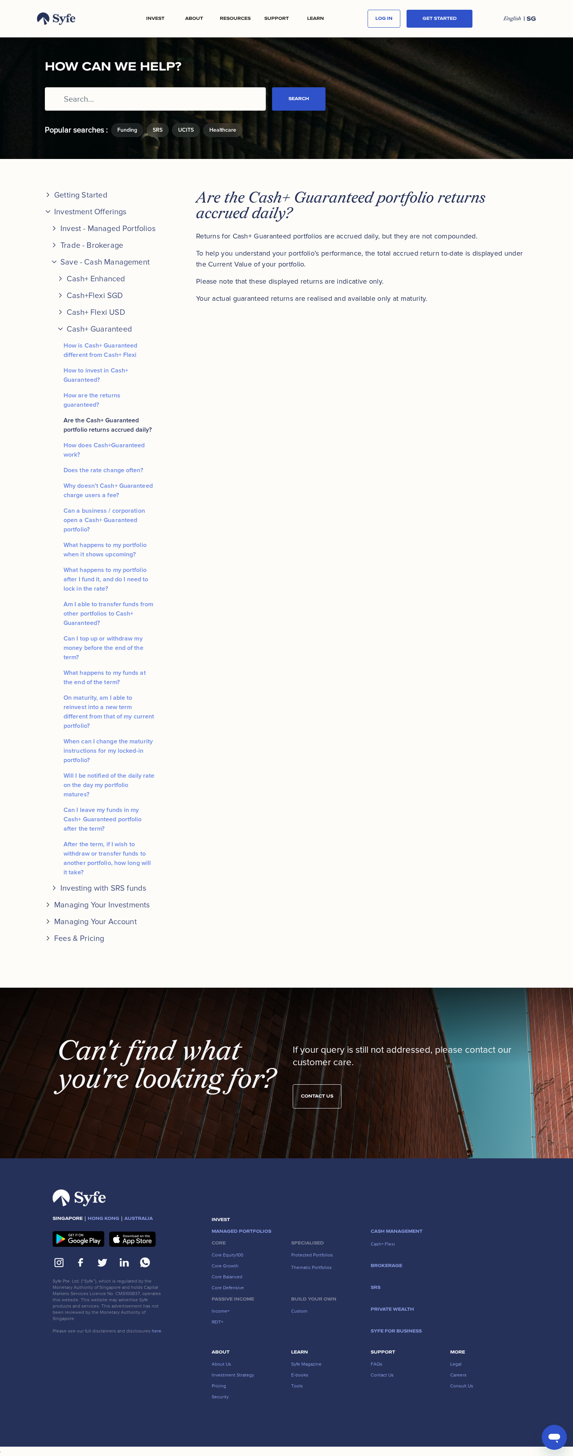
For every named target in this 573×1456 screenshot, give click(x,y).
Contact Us (317, 1096)
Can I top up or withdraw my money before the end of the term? (103, 648)
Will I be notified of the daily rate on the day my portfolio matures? (109, 785)
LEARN (315, 18)
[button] (155, 18)
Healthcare (222, 130)
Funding (127, 130)
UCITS (186, 130)
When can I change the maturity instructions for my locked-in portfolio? (108, 751)
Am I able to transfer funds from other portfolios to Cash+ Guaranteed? (108, 613)
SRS (158, 130)
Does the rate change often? (103, 470)
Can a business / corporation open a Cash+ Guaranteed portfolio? (104, 520)
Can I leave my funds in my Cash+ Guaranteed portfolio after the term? (103, 819)
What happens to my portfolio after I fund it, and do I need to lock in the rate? (106, 579)
